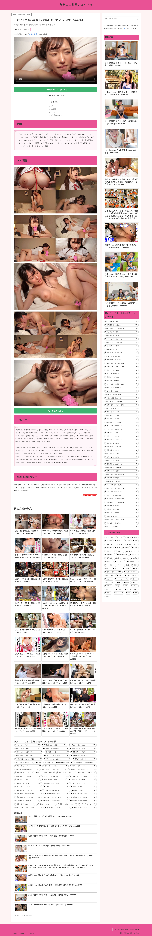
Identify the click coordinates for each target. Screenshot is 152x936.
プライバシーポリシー (121, 929)
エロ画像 (53, 109)
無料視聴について (56, 115)
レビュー (53, 112)
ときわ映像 (33, 34)
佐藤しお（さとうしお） (23, 29)
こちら (125, 28)
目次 (52, 102)
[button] (137, 18)
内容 (51, 106)
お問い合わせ (134, 929)
